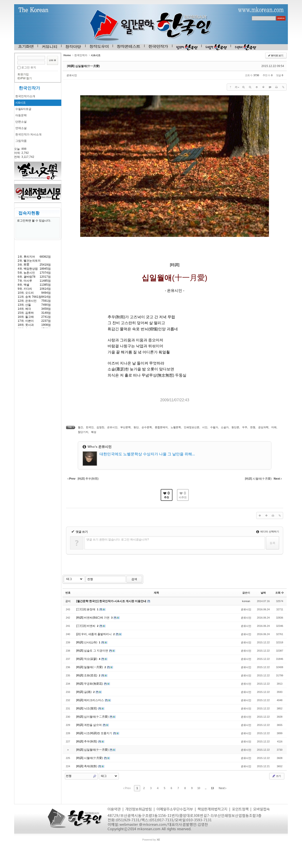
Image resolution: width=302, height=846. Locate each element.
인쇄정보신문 (191, 427)
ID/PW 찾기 (24, 78)
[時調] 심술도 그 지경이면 (92, 650)
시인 (204, 427)
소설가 (225, 427)
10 (198, 788)
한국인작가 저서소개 (28, 134)
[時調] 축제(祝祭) (87, 766)
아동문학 (21, 115)
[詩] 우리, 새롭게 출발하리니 (94, 634)
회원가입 (23, 74)
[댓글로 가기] (270, 87)
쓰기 (278, 776)
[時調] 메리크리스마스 (90, 700)
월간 (80, 427)
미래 (274, 427)
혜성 (93, 432)
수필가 (214, 427)
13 (212, 788)
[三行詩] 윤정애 (86, 609)
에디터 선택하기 (269, 531)
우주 (244, 427)
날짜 (263, 592)
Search (94, 776)
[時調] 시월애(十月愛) (90, 758)
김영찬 (100, 427)
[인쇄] (276, 87)
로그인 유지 (28, 67)
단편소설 (21, 121)
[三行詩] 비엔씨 (86, 626)
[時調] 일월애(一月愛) (90, 667)
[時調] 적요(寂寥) (87, 659)
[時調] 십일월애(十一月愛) (83, 66)
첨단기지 (83, 432)
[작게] (250, 87)
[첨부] (283, 87)
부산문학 (125, 427)
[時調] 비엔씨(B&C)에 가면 (93, 617)
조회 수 (279, 592)
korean (246, 601)
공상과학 (263, 427)
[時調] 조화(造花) (87, 675)
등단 (136, 427)
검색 (134, 579)
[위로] (256, 87)
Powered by (151, 839)
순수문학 (147, 427)
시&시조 (20, 102)
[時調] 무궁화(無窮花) (90, 683)
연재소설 (21, 128)
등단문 (235, 427)
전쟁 (252, 427)
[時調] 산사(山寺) (87, 642)
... (205, 788)
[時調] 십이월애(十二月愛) (92, 716)
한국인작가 (29, 88)
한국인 (90, 427)
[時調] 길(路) (84, 692)
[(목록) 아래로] (263, 87)
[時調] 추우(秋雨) (87, 741)
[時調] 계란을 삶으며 (89, 725)
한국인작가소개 (25, 96)
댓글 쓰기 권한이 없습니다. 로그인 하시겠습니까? (117, 539)
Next (222, 788)
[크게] (243, 87)
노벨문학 (176, 427)
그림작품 (21, 140)
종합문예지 (161, 427)
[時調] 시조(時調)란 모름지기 (94, 733)
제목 (156, 592)
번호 (68, 592)
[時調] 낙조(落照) (87, 708)
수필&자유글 (23, 109)
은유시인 (72, 75)
